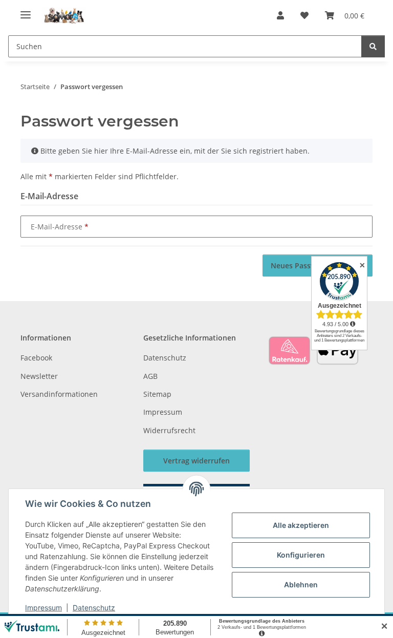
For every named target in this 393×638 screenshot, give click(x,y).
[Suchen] (373, 46)
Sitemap (157, 394)
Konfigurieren (301, 554)
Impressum (43, 607)
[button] (280, 15)
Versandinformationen (59, 394)
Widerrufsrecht (169, 430)
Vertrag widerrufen (196, 460)
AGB (150, 376)
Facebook (36, 358)
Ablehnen (301, 584)
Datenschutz (94, 607)
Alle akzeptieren (301, 525)
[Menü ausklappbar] (25, 10)
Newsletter (39, 376)
